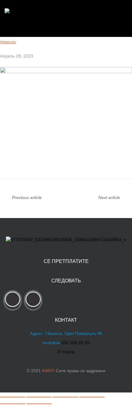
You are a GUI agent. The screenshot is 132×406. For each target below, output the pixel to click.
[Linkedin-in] (33, 299)
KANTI (48, 370)
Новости (8, 42)
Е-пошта (66, 351)
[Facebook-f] (13, 299)
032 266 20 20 (75, 342)
